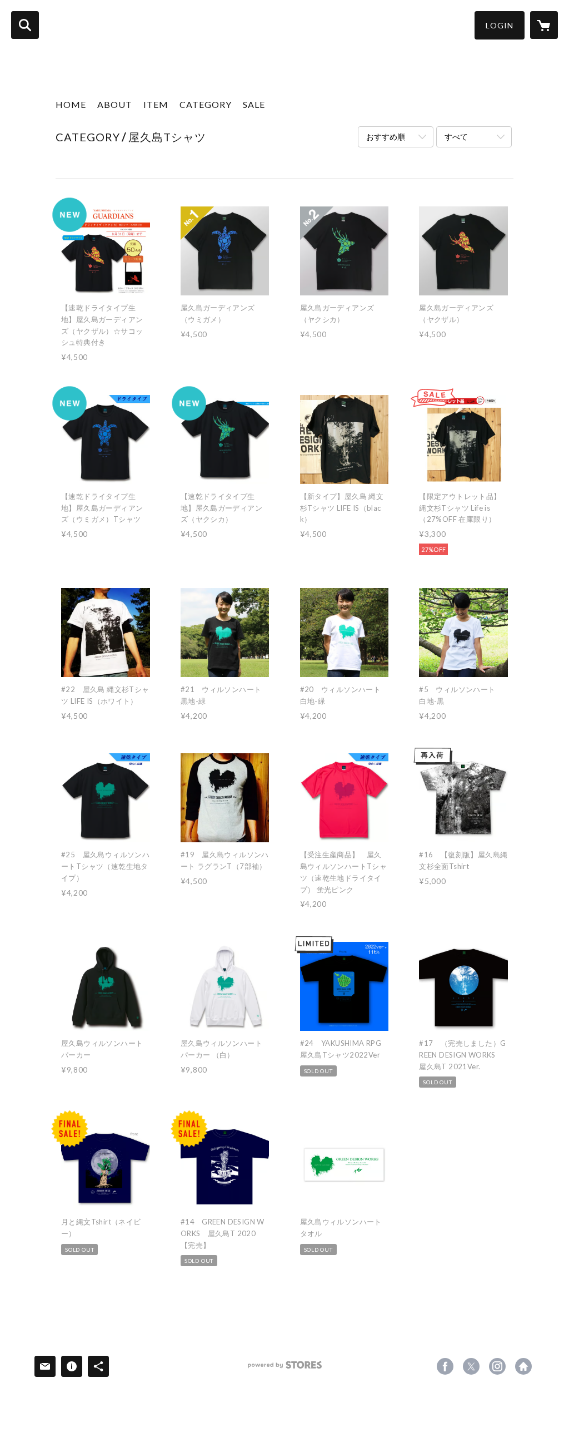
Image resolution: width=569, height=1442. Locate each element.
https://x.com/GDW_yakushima (471, 1366)
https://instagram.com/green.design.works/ (497, 1366)
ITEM (155, 104)
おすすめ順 (385, 136)
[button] (500, 25)
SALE (254, 104)
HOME (71, 104)
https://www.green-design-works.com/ (523, 1366)
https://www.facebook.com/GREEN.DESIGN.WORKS (445, 1366)
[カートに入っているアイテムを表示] (544, 25)
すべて (456, 136)
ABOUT (114, 104)
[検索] (25, 25)
